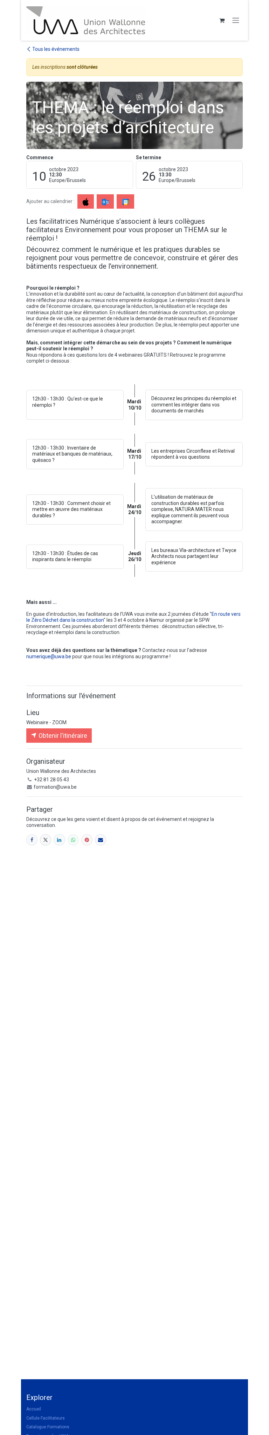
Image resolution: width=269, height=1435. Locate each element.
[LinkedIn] (59, 839)
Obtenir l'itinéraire (62, 735)
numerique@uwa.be (48, 656)
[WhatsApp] (73, 839)
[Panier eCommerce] (222, 20)
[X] (45, 839)
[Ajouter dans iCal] (85, 201)
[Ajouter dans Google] (125, 201)
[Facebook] (31, 839)
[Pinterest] (86, 839)
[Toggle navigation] (236, 20)
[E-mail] (100, 839)
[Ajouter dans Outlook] (105, 201)
